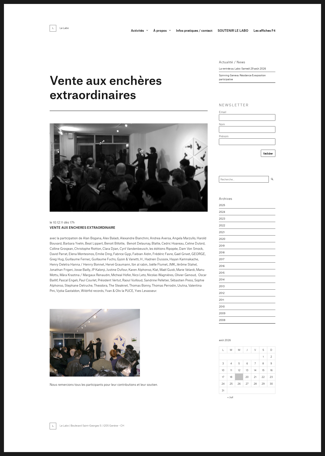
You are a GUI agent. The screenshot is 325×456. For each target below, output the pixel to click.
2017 (221, 259)
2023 (222, 218)
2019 (222, 245)
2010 (222, 306)
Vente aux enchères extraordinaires (106, 86)
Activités (137, 30)
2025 (222, 205)
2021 (222, 232)
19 (239, 376)
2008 (222, 320)
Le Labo (64, 27)
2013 (222, 286)
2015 (222, 272)
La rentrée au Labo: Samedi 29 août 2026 (242, 68)
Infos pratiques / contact (194, 30)
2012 (222, 292)
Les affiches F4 (264, 30)
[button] (95, 343)
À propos (160, 30)
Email (222, 112)
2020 (222, 238)
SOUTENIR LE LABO (233, 30)
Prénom (224, 136)
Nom (222, 124)
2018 (222, 252)
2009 (222, 313)
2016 (222, 265)
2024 (222, 211)
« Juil (230, 397)
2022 (222, 225)
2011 (221, 299)
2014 (222, 279)
